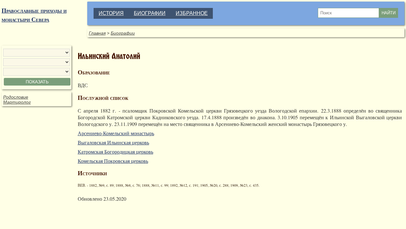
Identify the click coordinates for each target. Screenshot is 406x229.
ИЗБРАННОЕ (192, 13)
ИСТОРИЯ (111, 13)
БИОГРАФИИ (150, 13)
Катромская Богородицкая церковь (115, 151)
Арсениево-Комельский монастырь (116, 133)
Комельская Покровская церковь (113, 160)
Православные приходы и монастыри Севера (34, 15)
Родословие (15, 97)
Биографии (123, 33)
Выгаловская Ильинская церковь (113, 142)
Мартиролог (17, 102)
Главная (97, 33)
